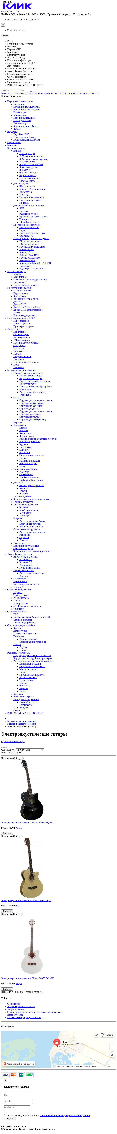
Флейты (24, 493)
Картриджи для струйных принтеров (32, 658)
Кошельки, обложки (30, 441)
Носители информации (19, 288)
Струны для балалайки (31, 403)
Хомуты (24, 707)
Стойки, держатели (23, 502)
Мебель (17, 644)
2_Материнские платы (31, 156)
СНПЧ (16, 710)
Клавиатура (26, 192)
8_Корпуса (25, 170)
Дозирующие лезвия (30, 663)
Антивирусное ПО (29, 227)
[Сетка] (2, 747)
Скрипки (24, 537)
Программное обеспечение (27, 224)
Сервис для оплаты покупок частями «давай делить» (34, 1012)
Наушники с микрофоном (26, 109)
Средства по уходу (23, 548)
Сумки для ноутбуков (24, 137)
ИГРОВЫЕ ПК (29, 93)
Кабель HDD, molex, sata (32, 246)
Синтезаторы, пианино (25, 469)
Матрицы (24, 194)
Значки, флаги (27, 436)
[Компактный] (5, 747)
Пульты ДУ (19, 587)
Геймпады (18, 282)
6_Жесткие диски (29, 167)
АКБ (22, 208)
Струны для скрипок (30, 414)
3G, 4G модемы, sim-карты (27, 606)
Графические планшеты (25, 285)
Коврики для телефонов (25, 126)
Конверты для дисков (24, 315)
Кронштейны (20, 581)
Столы (23, 650)
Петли (23, 672)
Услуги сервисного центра (21, 1006)
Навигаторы (19, 331)
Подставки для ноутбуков (26, 139)
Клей (16, 364)
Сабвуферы (19, 345)
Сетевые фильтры (22, 620)
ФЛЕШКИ (53, 93)
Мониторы (13, 145)
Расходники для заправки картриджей (33, 661)
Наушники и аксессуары (20, 101)
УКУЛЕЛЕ (93, 93)
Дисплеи (24, 211)
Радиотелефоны (28, 639)
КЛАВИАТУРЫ (79, 93)
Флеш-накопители (22, 290)
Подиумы (18, 351)
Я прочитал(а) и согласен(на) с (48, 1115)
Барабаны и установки (31, 526)
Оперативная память (30, 200)
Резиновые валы (28, 677)
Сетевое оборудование (19, 589)
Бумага (17, 628)
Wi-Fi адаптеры (21, 598)
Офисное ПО (26, 235)
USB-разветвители (29, 244)
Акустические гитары (31, 378)
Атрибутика (19, 425)
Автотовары (13, 329)
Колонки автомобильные (26, 342)
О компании (13, 1003)
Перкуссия (19, 543)
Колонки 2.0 (26, 562)
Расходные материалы (18, 652)
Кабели (17, 353)
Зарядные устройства (24, 622)
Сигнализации (21, 334)
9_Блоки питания (29, 172)
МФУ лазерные (21, 320)
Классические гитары (31, 375)
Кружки (24, 444)
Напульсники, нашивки (32, 455)
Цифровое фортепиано (31, 480)
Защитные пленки (29, 213)
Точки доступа (21, 595)
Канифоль (25, 534)
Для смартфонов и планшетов (28, 205)
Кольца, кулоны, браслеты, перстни (38, 438)
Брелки (23, 427)
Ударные (17, 518)
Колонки (24, 507)
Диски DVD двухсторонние (28, 309)
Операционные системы (32, 233)
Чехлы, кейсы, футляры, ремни (36, 386)
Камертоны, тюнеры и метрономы (31, 551)
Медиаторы (26, 389)
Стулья (23, 647)
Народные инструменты (26, 545)
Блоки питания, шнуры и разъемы (31, 499)
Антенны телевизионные (26, 584)
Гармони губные (22, 496)
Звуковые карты (28, 175)
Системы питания (16, 611)
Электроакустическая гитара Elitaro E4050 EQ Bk (27, 822)
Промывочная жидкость (32, 674)
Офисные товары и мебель (21, 625)
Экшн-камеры (20, 123)
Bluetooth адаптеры (29, 241)
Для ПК (17, 150)
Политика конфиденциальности (24, 1017)
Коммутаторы (20, 603)
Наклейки (18, 367)
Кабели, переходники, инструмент (31, 238)
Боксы (16, 312)
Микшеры (25, 515)
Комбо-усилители (29, 510)
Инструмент (26, 266)
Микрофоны (19, 115)
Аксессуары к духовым (32, 485)
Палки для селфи (22, 120)
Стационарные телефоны (33, 641)
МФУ (18, 93)
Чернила (24, 688)
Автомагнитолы (21, 337)
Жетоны (24, 430)
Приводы (24, 202)
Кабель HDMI (27, 249)
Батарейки (18, 694)
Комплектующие (16, 148)
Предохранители (22, 356)
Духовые (18, 482)
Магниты (24, 449)
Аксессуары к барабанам (32, 521)
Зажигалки (25, 433)
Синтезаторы (26, 474)
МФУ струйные (21, 323)
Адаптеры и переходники (33, 268)
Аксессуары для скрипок (32, 532)
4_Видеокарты (27, 161)
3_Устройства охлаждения (33, 159)
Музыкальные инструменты (22, 370)
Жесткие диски (27, 186)
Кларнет (24, 488)
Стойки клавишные (30, 477)
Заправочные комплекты (32, 666)
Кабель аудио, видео (30, 257)
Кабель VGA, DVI (29, 255)
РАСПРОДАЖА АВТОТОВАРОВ (25, 713)
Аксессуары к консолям (32, 573)
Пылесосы (18, 359)
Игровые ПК (14, 142)
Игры (22, 230)
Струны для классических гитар (36, 411)
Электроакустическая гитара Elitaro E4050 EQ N (26, 900)
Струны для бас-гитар (31, 406)
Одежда (24, 458)
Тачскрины (25, 219)
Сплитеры (18, 609)
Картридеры (19, 296)
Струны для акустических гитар (36, 400)
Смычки (24, 540)
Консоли (24, 576)
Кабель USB (26, 252)
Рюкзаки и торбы (28, 463)
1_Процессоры (27, 153)
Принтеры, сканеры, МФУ (21, 318)
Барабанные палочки (30, 523)
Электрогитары (28, 384)
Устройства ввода (16, 271)
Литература (26, 447)
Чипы (22, 691)
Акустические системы (25, 556)
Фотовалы (25, 685)
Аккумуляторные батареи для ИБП (31, 617)
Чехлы (16, 128)
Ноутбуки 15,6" (21, 134)
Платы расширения (30, 178)
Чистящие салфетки (23, 696)
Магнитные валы (28, 669)
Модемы (17, 600)
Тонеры (23, 683)
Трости (23, 491)
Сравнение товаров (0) (13, 741)
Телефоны (18, 636)
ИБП (15, 614)
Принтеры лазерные (23, 326)
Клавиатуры (19, 277)
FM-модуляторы (21, 340)
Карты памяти (20, 293)
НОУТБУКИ (7, 93)
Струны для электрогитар (33, 419)
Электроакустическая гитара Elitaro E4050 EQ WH (27, 978)
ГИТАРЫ (65, 93)
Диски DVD (19, 304)
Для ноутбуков (20, 183)
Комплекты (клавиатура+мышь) (30, 279)
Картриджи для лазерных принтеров (32, 655)
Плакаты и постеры (30, 460)
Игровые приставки (23, 570)
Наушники (19, 104)
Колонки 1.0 (26, 559)
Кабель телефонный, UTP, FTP (35, 263)
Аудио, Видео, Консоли (19, 554)
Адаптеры (25, 471)
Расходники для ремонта (26, 699)
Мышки (17, 274)
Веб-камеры (19, 112)
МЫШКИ (43, 93)
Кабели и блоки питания (32, 189)
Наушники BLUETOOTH (26, 106)
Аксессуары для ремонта (32, 392)
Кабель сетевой (27, 260)
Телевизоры (19, 578)
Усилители (19, 348)
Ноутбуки (12, 131)
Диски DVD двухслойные (27, 307)
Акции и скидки (16, 1009)
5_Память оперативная (31, 164)
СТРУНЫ (18, 397)
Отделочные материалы (25, 362)
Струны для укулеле (30, 416)
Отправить (10, 1118)
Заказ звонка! (23, 19)
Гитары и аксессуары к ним (27, 373)
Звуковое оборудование (25, 504)
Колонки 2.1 (26, 565)
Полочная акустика (30, 567)
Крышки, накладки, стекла (33, 216)
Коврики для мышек (24, 117)
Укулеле (17, 422)
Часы (22, 466)
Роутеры (17, 592)
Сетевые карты (27, 181)
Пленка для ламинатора (25, 633)
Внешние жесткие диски (26, 299)
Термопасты (26, 705)
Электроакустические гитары (35, 381)
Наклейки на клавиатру (32, 197)
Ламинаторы (20, 630)
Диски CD (18, 301)
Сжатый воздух (28, 702)
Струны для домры (29, 408)
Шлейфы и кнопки (29, 222)
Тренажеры (25, 395)
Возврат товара (15, 1014)
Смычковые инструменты (26, 529)
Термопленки (27, 680)
